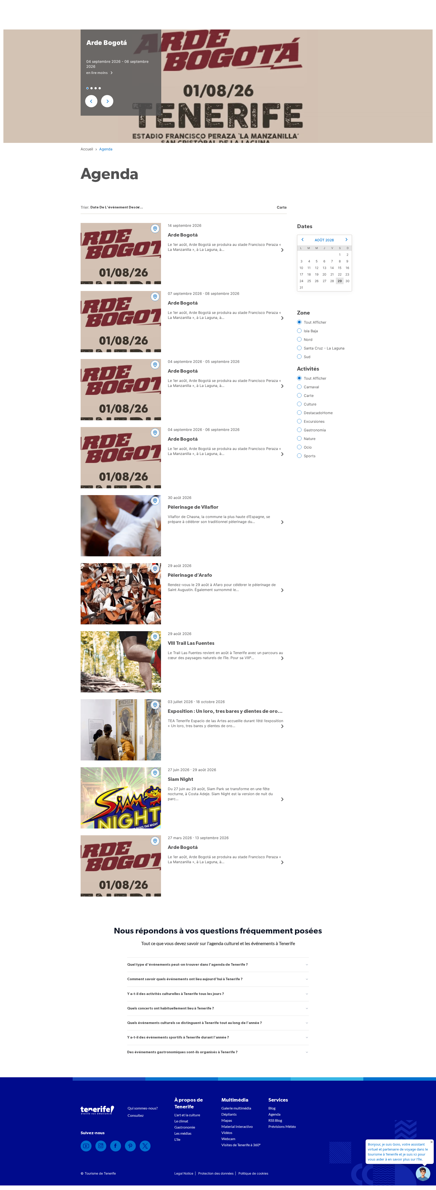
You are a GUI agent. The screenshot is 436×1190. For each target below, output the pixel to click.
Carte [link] (281, 207)
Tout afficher (315, 322)
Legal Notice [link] (183, 1173)
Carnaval (311, 387)
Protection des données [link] (215, 1173)
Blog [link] (271, 1108)
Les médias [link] (182, 1133)
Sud (307, 356)
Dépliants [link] (229, 1114)
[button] (91, 101)
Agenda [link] (274, 1114)
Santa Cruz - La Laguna (324, 348)
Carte (309, 395)
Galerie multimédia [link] (236, 1108)
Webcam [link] (228, 1138)
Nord (308, 339)
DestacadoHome (318, 413)
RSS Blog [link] (275, 1120)
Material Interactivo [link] (237, 1126)
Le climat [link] (181, 1121)
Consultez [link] (136, 1115)
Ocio (308, 447)
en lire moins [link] (97, 72)
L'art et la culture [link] (187, 1115)
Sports (309, 456)
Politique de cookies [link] (253, 1173)
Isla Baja (311, 331)
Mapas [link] (226, 1120)
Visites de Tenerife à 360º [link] (240, 1145)
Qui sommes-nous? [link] (143, 1108)
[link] (87, 149)
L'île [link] (177, 1139)
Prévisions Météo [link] (282, 1126)
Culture (310, 404)
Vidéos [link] (226, 1132)
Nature (309, 438)
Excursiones (314, 421)
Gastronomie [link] (184, 1127)
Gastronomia (315, 430)
